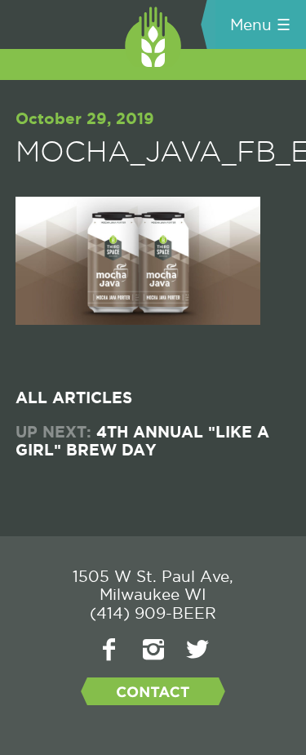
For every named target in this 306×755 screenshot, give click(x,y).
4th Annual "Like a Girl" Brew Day (142, 442)
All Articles (74, 398)
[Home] (96, 27)
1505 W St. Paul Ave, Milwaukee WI (153, 585)
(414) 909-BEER (153, 613)
